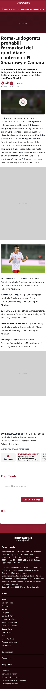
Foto (3, 635)
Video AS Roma (8, 639)
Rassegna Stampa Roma (31, 9)
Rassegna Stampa (9, 642)
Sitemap (5, 670)
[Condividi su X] (11, 83)
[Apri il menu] (3, 2)
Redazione (6, 645)
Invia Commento (32, 499)
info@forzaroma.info (10, 584)
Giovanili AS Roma (9, 626)
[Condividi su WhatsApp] (2, 83)
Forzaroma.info (9, 9)
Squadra (5, 606)
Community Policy (9, 674)
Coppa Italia (7, 629)
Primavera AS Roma (10, 619)
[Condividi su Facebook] (7, 83)
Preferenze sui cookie (11, 684)
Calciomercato (8, 603)
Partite (4, 609)
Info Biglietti (7, 632)
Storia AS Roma (8, 616)
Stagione (5, 613)
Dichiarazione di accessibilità (14, 680)
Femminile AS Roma (10, 622)
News (4, 599)
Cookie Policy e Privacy (11, 677)
